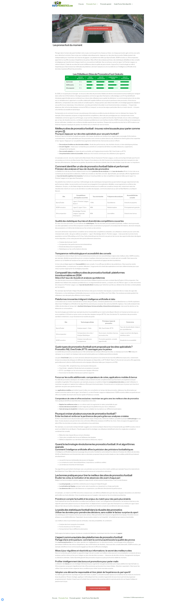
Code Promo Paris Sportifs (122, 4)
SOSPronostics (70, 85)
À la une (81, 4)
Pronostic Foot (91, 4)
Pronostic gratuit (105, 4)
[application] (97, 4)
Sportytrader (69, 82)
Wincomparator (70, 88)
